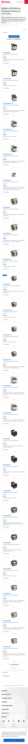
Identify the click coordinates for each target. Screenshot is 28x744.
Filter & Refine (14, 36)
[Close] (26, 730)
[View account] (22, 2)
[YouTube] (18, 720)
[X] (13, 720)
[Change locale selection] (20, 2)
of (14, 667)
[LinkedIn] (4, 720)
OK (14, 740)
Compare (7, 63)
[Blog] (23, 720)
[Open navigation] (26, 2)
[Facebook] (8, 720)
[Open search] (17, 2)
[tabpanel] (14, 353)
